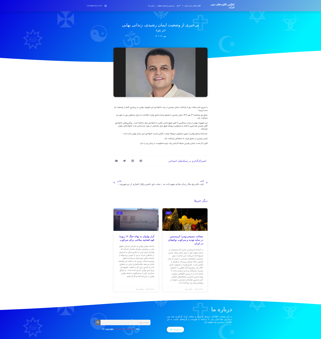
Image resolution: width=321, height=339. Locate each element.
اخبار (178, 6)
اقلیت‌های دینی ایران (192, 6)
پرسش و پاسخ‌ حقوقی (166, 6)
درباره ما (151, 6)
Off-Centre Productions (124, 329)
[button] (141, 161)
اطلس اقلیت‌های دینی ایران (222, 5)
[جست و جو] (98, 322)
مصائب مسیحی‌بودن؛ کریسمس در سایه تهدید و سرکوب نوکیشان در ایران (185, 240)
